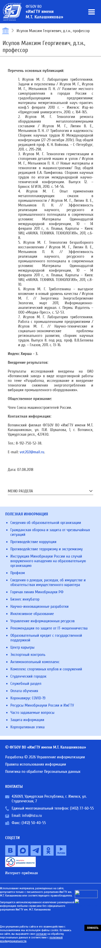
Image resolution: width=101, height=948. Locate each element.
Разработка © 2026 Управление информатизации (45, 757)
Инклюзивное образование (32, 613)
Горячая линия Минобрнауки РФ (36, 592)
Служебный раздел (25, 683)
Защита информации (27, 719)
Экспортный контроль (27, 654)
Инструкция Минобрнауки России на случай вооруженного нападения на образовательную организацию (48, 561)
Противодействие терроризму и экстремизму (46, 549)
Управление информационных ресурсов (42, 621)
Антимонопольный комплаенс (35, 662)
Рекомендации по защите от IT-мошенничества (49, 628)
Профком (17, 573)
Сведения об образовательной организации (45, 522)
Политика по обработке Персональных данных (42, 771)
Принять (92, 928)
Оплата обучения (24, 690)
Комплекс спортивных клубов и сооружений (46, 669)
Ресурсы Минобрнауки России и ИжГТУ (42, 705)
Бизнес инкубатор (24, 599)
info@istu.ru (32, 815)
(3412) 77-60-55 (82, 808)
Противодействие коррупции (33, 541)
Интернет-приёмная (21, 873)
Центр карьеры (22, 647)
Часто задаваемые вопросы (32, 712)
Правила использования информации (35, 764)
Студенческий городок (28, 676)
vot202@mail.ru (32, 452)
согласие (41, 934)
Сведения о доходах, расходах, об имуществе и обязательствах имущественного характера (48, 582)
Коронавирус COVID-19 (27, 698)
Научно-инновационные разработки (39, 606)
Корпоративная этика (27, 727)
